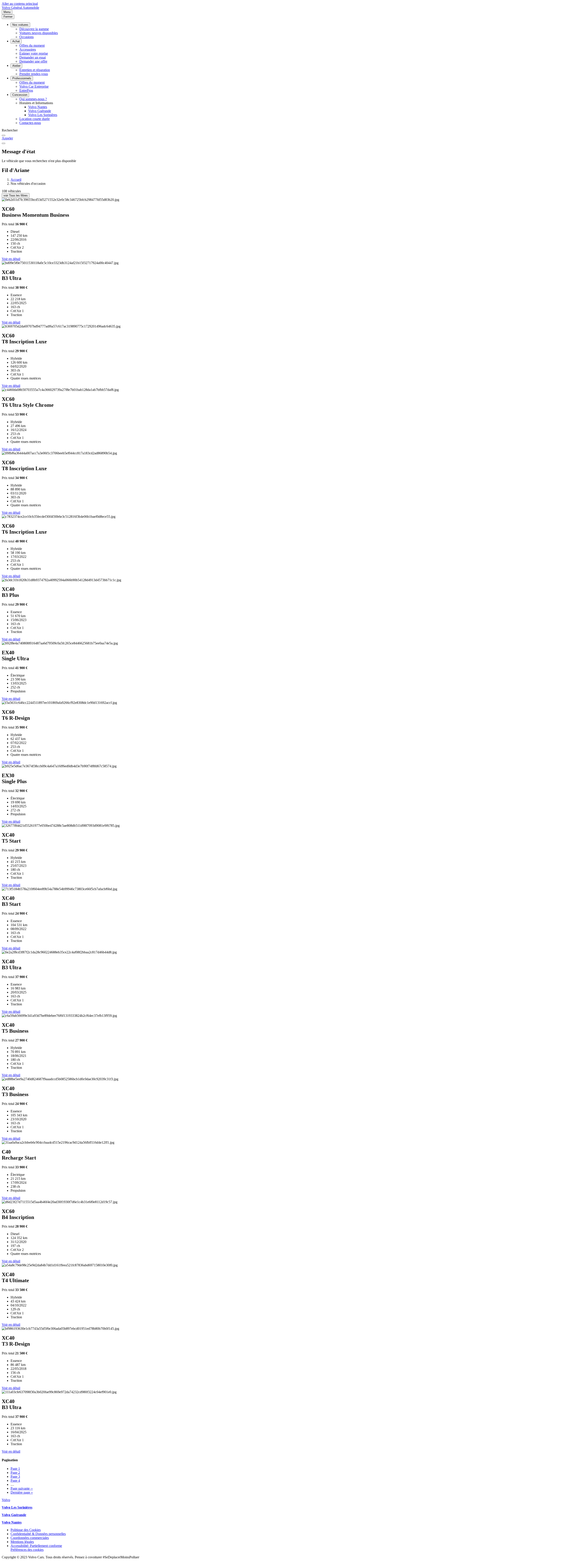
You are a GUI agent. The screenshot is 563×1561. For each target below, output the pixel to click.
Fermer (8, 16)
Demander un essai (32, 57)
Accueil (16, 179)
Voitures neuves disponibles (38, 33)
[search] (3, 135)
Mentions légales (22, 1542)
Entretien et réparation (34, 70)
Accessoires (27, 49)
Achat (16, 41)
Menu (7, 12)
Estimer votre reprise (33, 53)
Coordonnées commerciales (30, 1538)
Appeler (7, 138)
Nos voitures (20, 24)
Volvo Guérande (39, 111)
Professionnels (21, 78)
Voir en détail (11, 259)
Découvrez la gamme (34, 29)
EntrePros (26, 90)
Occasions (26, 37)
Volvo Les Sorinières (42, 115)
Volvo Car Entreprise (34, 86)
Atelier (16, 65)
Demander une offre (33, 61)
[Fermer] (3, 143)
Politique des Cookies (26, 1530)
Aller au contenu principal (20, 4)
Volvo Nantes (37, 107)
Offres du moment (32, 45)
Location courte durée (34, 119)
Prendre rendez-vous (33, 74)
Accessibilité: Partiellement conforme (36, 1546)
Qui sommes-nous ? (33, 99)
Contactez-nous (30, 123)
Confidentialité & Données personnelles (38, 1534)
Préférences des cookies (27, 1550)
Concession (19, 94)
